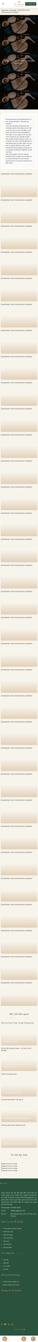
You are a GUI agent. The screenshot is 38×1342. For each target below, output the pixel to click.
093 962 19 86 (16, 1207)
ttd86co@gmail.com (18, 1211)
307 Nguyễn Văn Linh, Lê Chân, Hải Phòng (23, 1215)
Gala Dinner (7, 1244)
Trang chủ (5, 10)
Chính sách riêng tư (11, 1282)
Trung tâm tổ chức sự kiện (12, 1228)
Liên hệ (6, 1263)
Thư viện (13, 10)
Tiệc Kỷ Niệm (7, 1247)
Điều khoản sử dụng (11, 1285)
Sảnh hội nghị (8, 1235)
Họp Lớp (6, 1241)
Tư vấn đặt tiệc (30, 4)
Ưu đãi (5, 1269)
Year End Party (8, 1238)
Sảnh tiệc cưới (8, 1232)
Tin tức (6, 1260)
